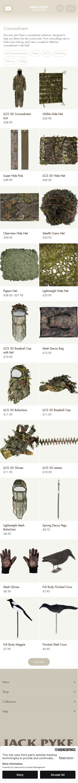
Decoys (10, 61)
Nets (35, 53)
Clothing (60, 53)
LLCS (46, 53)
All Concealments (16, 53)
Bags (23, 61)
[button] (60, 8)
